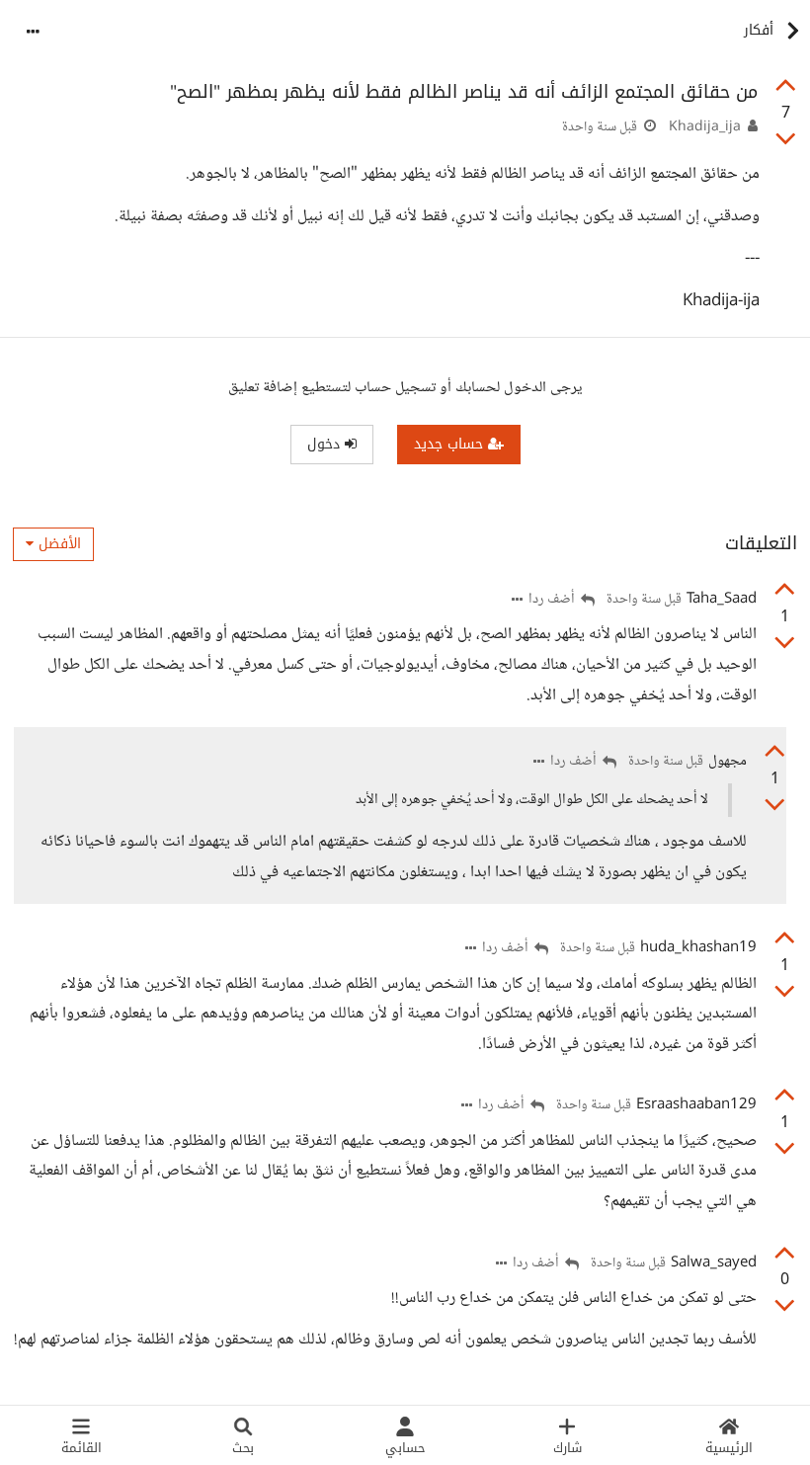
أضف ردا (553, 600)
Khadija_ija (705, 127)
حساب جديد (451, 444)
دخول (326, 444)
